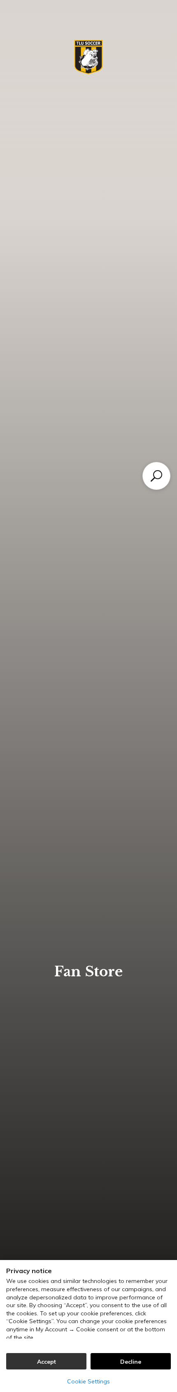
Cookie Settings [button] (88, 1381)
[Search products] (156, 476)
